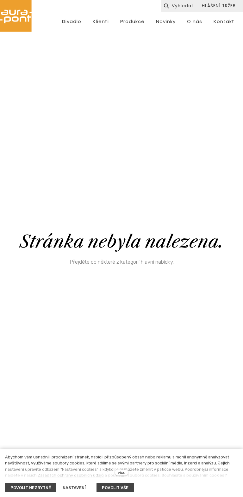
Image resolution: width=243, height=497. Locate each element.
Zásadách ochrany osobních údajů (71, 475)
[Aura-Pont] (16, 16)
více (122, 472)
